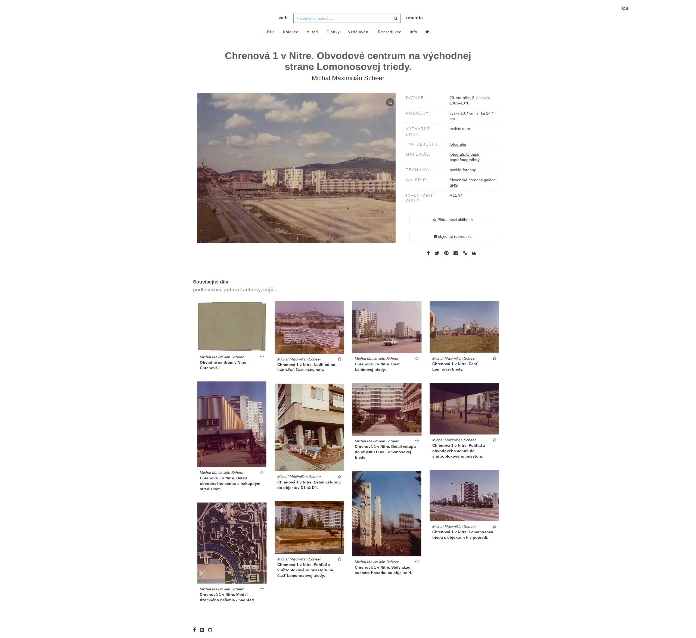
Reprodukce (390, 32)
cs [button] (625, 8)
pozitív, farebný (463, 170)
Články (333, 32)
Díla (271, 32)
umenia (414, 18)
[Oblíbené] (427, 32)
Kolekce (291, 32)
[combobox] (347, 18)
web (283, 18)
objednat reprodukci (454, 236)
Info (413, 32)
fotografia (458, 144)
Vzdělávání (359, 32)
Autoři (312, 32)
